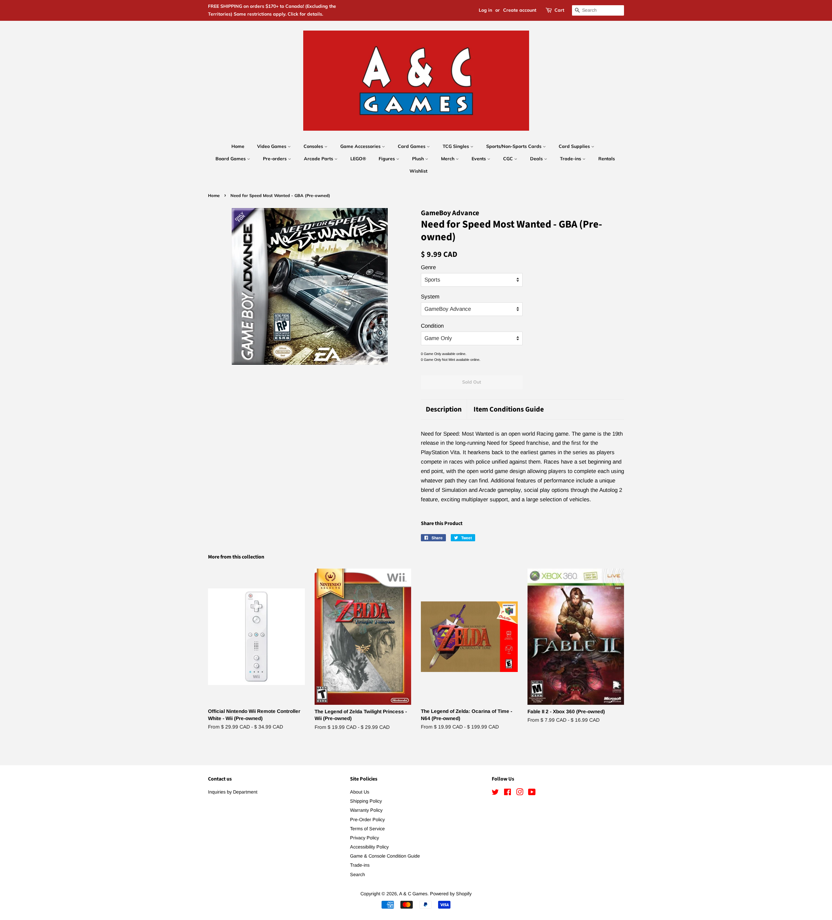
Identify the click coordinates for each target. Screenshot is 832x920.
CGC (508, 159)
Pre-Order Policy (367, 819)
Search (357, 874)
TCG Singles (456, 146)
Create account (519, 10)
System (430, 297)
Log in (485, 10)
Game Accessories (361, 146)
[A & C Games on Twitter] (495, 793)
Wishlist (418, 171)
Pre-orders (275, 159)
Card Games (412, 146)
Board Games (231, 159)
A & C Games (413, 893)
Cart (559, 10)
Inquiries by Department (232, 792)
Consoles (314, 146)
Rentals (606, 159)
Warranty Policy (366, 810)
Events (479, 159)
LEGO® (358, 159)
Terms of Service (367, 828)
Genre (428, 267)
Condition (432, 326)
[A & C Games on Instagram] (519, 793)
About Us (359, 792)
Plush (418, 159)
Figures (387, 159)
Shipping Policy (366, 801)
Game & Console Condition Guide (385, 856)
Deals (537, 159)
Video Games (272, 146)
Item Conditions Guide (509, 409)
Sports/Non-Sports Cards (514, 146)
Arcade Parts (319, 159)
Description (444, 409)
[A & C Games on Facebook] (507, 793)
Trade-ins (571, 159)
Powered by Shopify (451, 893)
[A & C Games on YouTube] (532, 793)
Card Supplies (575, 146)
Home (237, 146)
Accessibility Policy (369, 846)
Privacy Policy (364, 837)
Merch (448, 159)
